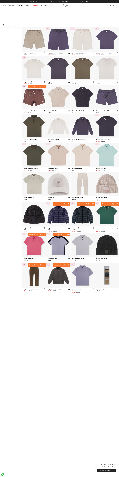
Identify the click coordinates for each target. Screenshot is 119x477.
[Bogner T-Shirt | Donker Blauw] (107, 40)
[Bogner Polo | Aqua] (107, 155)
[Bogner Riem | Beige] (107, 275)
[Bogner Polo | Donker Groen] (34, 126)
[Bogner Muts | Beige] (107, 184)
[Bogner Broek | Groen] (83, 184)
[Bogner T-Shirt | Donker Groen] (83, 68)
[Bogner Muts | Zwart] (107, 245)
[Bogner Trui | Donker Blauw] (83, 126)
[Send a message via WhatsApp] (3, 474)
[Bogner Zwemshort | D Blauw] (107, 97)
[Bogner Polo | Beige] (58, 97)
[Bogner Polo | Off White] (83, 245)
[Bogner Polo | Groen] (34, 184)
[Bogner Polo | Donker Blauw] (83, 97)
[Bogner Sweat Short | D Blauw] (58, 40)
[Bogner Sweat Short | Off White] (83, 40)
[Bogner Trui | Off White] (58, 126)
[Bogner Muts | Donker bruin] (34, 214)
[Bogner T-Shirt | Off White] (34, 68)
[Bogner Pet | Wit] (58, 184)
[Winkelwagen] (116, 6)
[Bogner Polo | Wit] (83, 275)
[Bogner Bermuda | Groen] (34, 40)
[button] (4, 5)
